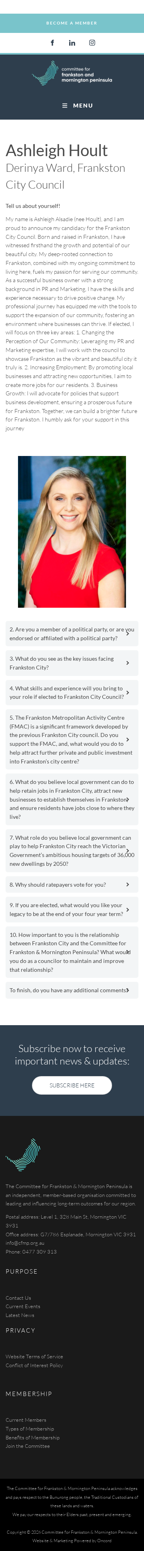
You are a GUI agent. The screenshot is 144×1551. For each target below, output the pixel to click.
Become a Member (72, 17)
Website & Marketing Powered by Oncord (72, 1540)
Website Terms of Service (34, 1356)
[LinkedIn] (72, 43)
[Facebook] (52, 43)
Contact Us (18, 1298)
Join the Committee (28, 1446)
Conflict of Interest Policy (34, 1365)
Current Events (23, 1306)
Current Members (26, 1420)
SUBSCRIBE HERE (72, 1080)
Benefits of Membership (33, 1437)
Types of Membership (30, 1428)
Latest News (20, 1315)
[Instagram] (92, 43)
